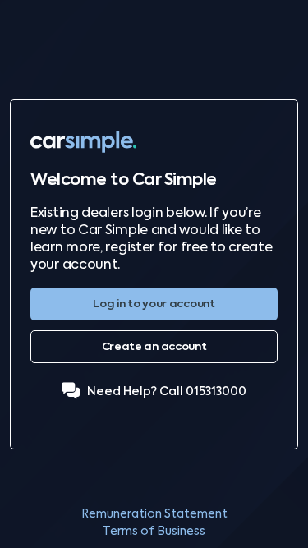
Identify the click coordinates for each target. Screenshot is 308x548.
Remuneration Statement (154, 513)
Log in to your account (153, 304)
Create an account (154, 346)
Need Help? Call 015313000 (166, 391)
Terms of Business (154, 530)
